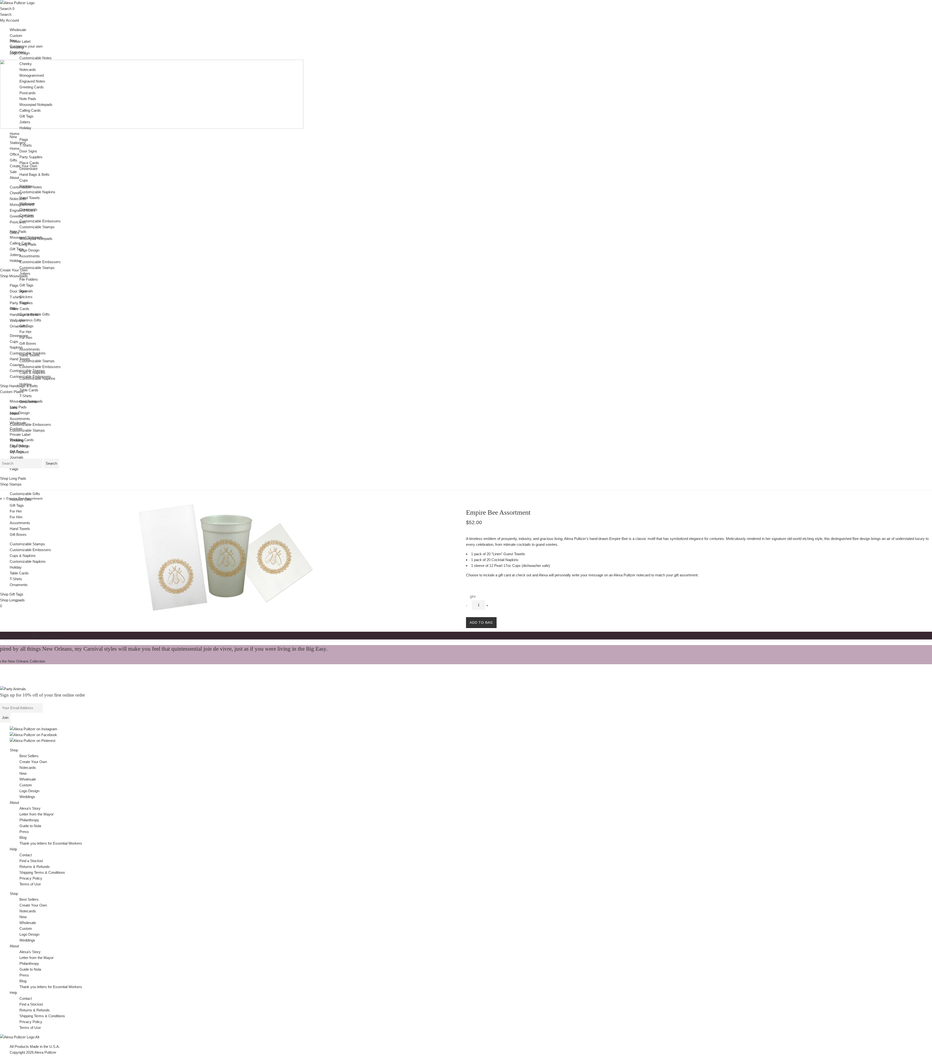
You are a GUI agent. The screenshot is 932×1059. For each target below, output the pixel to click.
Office (14, 233)
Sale (13, 172)
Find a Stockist (31, 861)
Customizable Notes (35, 58)
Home (14, 134)
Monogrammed (31, 75)
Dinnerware (19, 336)
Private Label (20, 41)
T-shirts (16, 297)
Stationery (18, 52)
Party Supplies (30, 157)
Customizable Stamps (27, 430)
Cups (14, 341)
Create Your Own (33, 762)
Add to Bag (481, 622)
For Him (16, 517)
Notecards (18, 199)
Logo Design (20, 413)
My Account (9, 20)
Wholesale (18, 30)
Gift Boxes (18, 534)
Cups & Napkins (23, 556)
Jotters (15, 255)
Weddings (27, 797)
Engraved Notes (32, 81)
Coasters (17, 365)
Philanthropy (29, 820)
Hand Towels (20, 529)
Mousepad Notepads (35, 104)
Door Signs (18, 291)
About (14, 178)
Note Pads (27, 99)
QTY (473, 597)
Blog (22, 837)
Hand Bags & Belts (34, 174)
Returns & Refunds (34, 867)
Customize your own (26, 46)
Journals (16, 457)
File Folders (28, 279)
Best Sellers (29, 756)
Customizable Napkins (28, 561)
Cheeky (16, 193)
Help (13, 849)
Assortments (20, 419)
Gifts (13, 308)
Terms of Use (30, 884)
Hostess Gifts (21, 499)
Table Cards (19, 573)
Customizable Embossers (30, 424)
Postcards (18, 222)
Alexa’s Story (30, 808)
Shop (14, 750)
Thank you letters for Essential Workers (50, 843)
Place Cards (19, 309)
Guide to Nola (30, 826)
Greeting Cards (31, 87)
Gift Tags (17, 249)
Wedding (17, 440)
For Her (16, 511)
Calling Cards (30, 110)
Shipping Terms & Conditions (42, 872)
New (13, 137)
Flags (14, 285)
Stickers (26, 297)
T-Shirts (16, 579)
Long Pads (18, 407)
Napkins (16, 347)
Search (5, 9)
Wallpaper (17, 320)
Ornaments (19, 326)
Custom (16, 36)
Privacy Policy (30, 878)
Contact (25, 855)
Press (24, 832)
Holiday (16, 261)
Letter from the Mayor (36, 814)
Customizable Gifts (25, 494)
